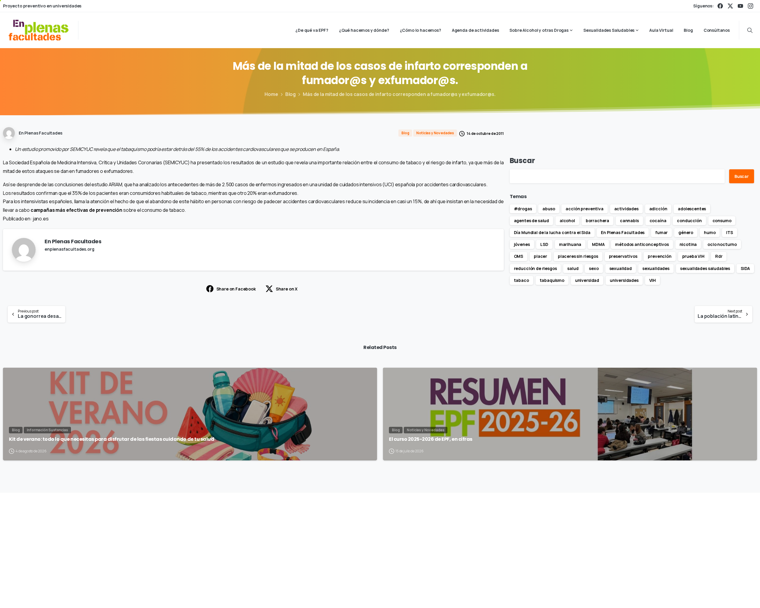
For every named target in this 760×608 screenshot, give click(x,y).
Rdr (719, 256)
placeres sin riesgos (578, 256)
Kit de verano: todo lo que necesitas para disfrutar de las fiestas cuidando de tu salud (111, 439)
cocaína (658, 220)
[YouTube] (740, 6)
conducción (689, 220)
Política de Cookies (513, 594)
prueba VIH (693, 256)
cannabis (629, 220)
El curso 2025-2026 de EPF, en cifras (430, 439)
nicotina (688, 244)
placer (540, 256)
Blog (290, 94)
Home (271, 94)
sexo (593, 268)
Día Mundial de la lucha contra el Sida (552, 232)
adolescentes (692, 208)
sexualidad (620, 268)
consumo (722, 220)
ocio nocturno (722, 244)
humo (709, 232)
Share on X (286, 289)
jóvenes (522, 244)
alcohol (567, 220)
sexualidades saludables (705, 268)
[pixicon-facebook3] (498, 536)
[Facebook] (720, 6)
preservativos (623, 256)
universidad (587, 280)
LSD (544, 244)
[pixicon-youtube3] (539, 536)
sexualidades (655, 268)
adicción (658, 208)
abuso (548, 208)
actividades (626, 208)
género (685, 232)
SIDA (745, 268)
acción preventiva (584, 208)
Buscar (522, 160)
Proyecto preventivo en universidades (42, 6)
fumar (661, 232)
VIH (652, 280)
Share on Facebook (236, 289)
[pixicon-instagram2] (526, 536)
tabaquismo (552, 280)
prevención (659, 256)
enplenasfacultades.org (69, 249)
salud (572, 268)
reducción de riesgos (535, 268)
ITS (729, 232)
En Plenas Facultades (623, 232)
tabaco (521, 280)
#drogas (523, 208)
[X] (730, 6)
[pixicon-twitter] (512, 536)
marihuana (570, 244)
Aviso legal (428, 594)
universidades (624, 280)
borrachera (597, 220)
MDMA (598, 244)
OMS (518, 256)
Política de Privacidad (466, 594)
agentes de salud (531, 220)
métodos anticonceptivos (642, 244)
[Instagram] (750, 6)
